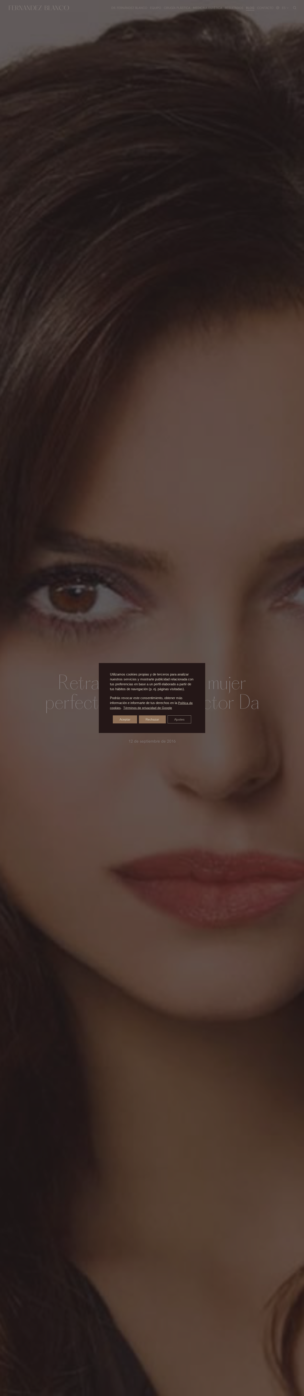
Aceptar (125, 719)
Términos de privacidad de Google (147, 708)
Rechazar (152, 719)
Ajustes (179, 719)
